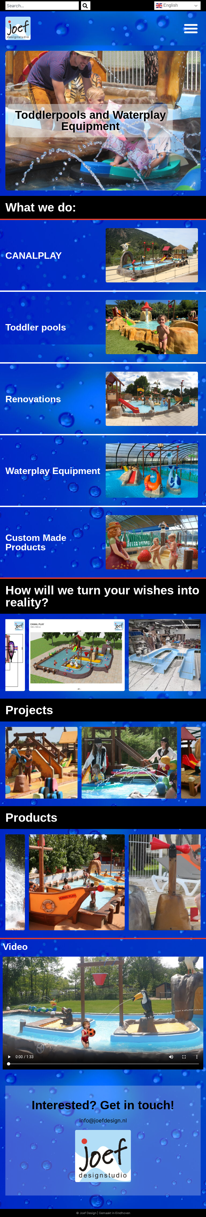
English (170, 5)
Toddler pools (35, 327)
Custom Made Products (35, 542)
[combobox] (42, 5)
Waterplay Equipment (52, 470)
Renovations (33, 399)
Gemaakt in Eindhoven (114, 1213)
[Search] (85, 5)
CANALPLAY (33, 255)
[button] (191, 28)
